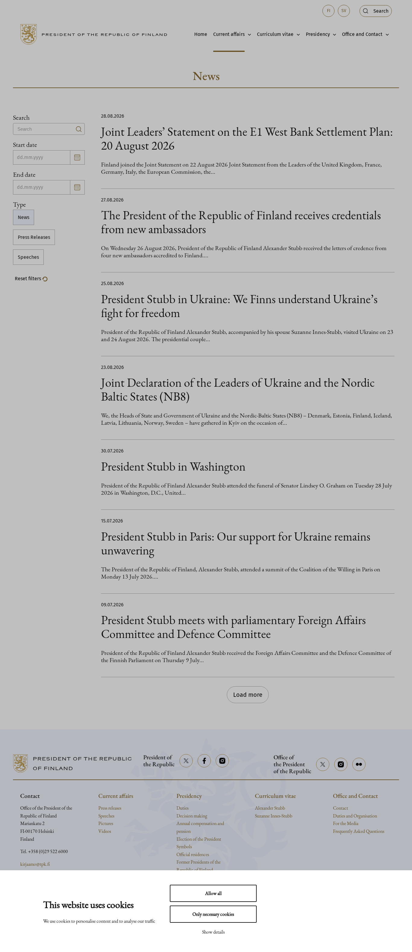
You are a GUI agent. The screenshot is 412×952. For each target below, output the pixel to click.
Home (200, 34)
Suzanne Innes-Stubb (273, 816)
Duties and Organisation (355, 816)
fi (328, 10)
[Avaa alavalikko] (248, 34)
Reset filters (28, 278)
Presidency (318, 34)
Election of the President (198, 839)
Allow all (213, 893)
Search (21, 117)
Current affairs (229, 34)
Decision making (191, 816)
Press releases (109, 808)
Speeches (28, 257)
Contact (340, 808)
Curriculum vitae (275, 34)
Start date (25, 144)
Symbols (184, 846)
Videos (104, 831)
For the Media (345, 823)
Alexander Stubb (270, 808)
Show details (213, 932)
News (23, 217)
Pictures (105, 823)
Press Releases (34, 237)
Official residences (192, 854)
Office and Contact (362, 34)
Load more (247, 694)
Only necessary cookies (213, 914)
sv (343, 10)
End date (24, 174)
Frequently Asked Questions (358, 831)
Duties (182, 808)
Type (19, 204)
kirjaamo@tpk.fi (35, 864)
